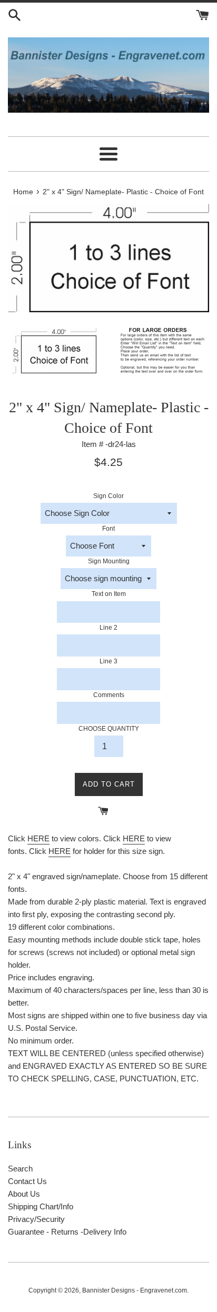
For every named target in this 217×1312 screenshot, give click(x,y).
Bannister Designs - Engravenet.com (134, 1290)
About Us (24, 1193)
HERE (38, 838)
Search (20, 1168)
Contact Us (27, 1181)
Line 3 (108, 661)
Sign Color (108, 496)
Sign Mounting (109, 561)
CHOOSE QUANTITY (108, 728)
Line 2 (108, 627)
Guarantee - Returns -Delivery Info (67, 1231)
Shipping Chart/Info (40, 1206)
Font (108, 528)
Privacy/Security (36, 1219)
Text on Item (109, 594)
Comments (108, 695)
